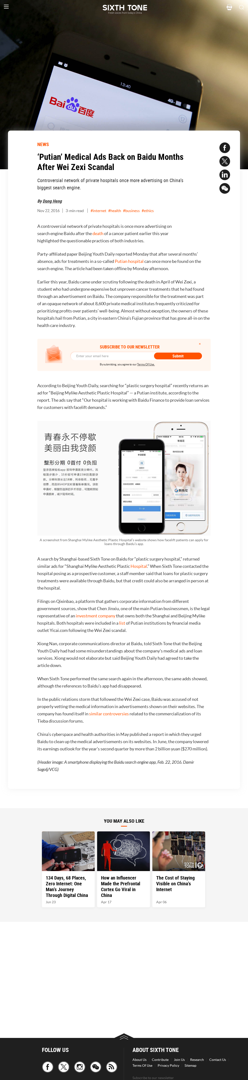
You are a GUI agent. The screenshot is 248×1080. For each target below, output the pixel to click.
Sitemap (190, 1065)
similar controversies (109, 713)
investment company (95, 615)
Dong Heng (52, 201)
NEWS (43, 144)
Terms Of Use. (146, 364)
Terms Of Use (142, 1065)
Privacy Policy (168, 1065)
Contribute (160, 1060)
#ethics (148, 210)
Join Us (179, 1060)
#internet (98, 210)
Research (197, 1060)
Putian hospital (129, 261)
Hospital (139, 566)
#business (131, 210)
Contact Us (217, 1060)
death (98, 233)
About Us (139, 1060)
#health (114, 210)
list (122, 623)
